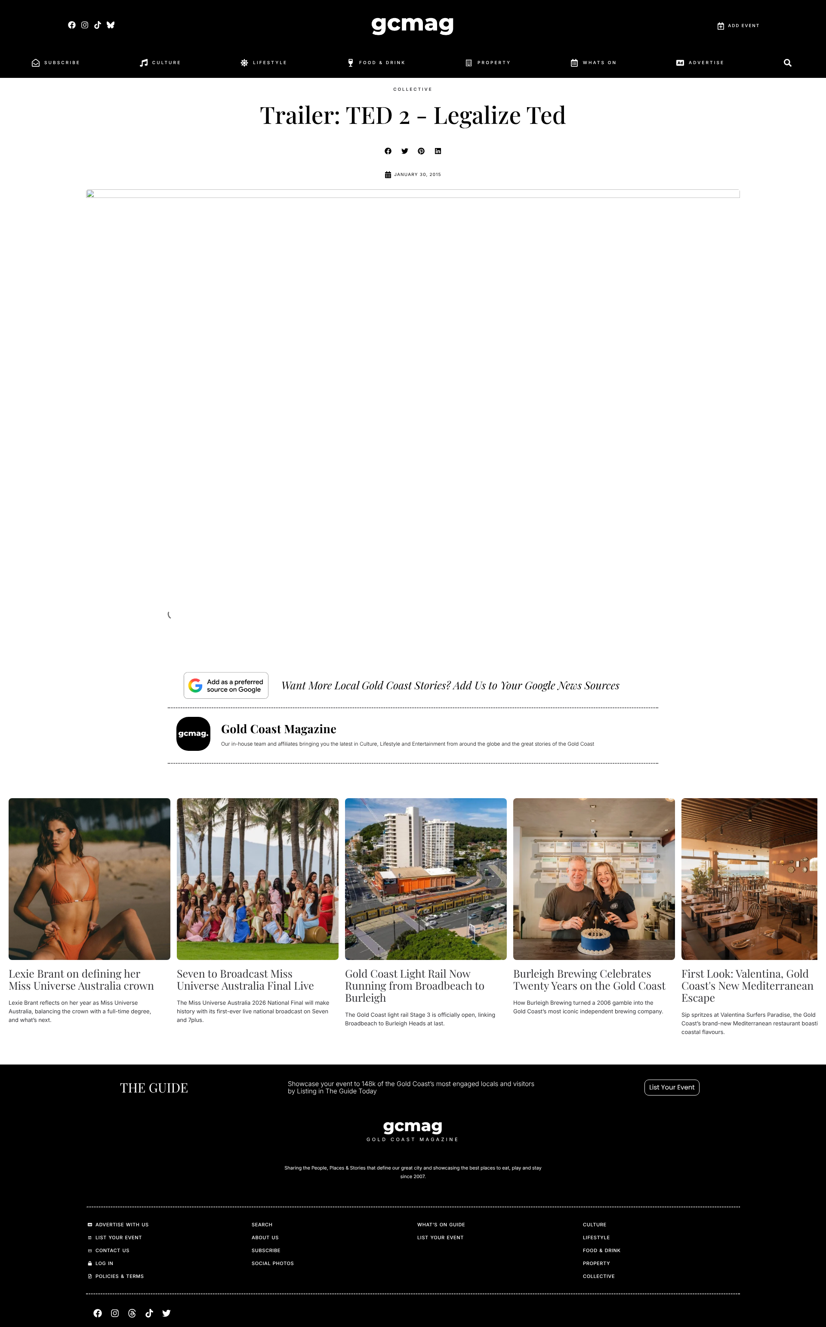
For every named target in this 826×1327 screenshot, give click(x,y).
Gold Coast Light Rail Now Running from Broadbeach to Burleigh (414, 985)
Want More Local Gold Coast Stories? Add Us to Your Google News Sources (450, 685)
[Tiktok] (97, 24)
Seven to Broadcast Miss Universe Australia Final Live (245, 979)
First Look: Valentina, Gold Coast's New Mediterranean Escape (747, 985)
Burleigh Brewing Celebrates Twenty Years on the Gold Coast (589, 979)
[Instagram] (84, 24)
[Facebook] (71, 24)
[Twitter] (166, 1313)
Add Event (744, 25)
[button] (388, 151)
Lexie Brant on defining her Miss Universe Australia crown (81, 979)
